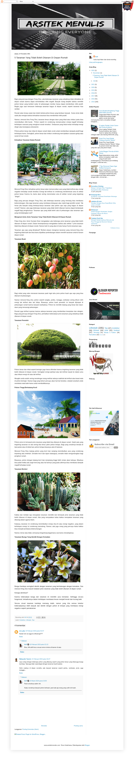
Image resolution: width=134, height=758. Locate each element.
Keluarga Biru (96, 194)
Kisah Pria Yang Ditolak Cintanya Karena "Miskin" (107, 139)
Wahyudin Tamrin (25, 659)
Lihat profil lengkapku (96, 62)
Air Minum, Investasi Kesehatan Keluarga (104, 196)
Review (96, 330)
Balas (21, 636)
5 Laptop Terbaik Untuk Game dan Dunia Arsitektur (108, 126)
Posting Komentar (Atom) (30, 729)
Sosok (101, 334)
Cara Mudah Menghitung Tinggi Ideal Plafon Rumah (109, 111)
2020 (93, 87)
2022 (93, 70)
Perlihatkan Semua (115, 228)
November (96, 73)
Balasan (24, 641)
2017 (93, 96)
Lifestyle (28, 620)
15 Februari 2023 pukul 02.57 (34, 631)
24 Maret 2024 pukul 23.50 (38, 681)
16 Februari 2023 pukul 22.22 (39, 644)
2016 (93, 99)
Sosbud (116, 330)
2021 (93, 84)
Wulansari (94, 210)
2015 (93, 102)
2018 (93, 93)
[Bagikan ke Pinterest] (45, 617)
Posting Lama (78, 726)
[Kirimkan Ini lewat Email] (37, 617)
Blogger (87, 745)
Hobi (106, 330)
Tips (33, 620)
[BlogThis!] (39, 617)
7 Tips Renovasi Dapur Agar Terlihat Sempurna (108, 167)
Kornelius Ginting (97, 186)
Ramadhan (92, 334)
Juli (94, 81)
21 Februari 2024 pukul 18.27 (41, 659)
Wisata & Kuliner (110, 332)
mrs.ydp (22, 631)
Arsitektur (22, 620)
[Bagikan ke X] (41, 617)
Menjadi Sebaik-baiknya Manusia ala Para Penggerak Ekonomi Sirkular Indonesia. (102, 221)
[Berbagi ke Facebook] (43, 617)
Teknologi (96, 332)
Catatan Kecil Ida (97, 218)
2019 (93, 90)
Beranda (44, 726)
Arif (25, 644)
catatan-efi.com (96, 201)
